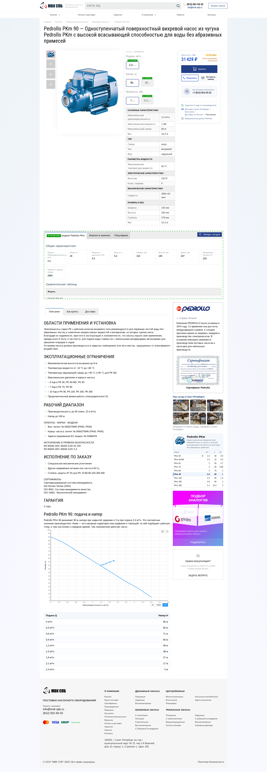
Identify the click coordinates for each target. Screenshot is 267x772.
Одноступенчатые (203, 700)
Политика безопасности (115, 717)
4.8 (208, 482)
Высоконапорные (143, 703)
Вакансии (108, 720)
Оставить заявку (211, 78)
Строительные (141, 722)
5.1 (208, 485)
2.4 (132, 64)
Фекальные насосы (178, 709)
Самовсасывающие (204, 725)
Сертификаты (110, 703)
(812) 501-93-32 (195, 4)
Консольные (171, 700)
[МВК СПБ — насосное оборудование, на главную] (51, 5)
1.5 (222, 478)
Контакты (212, 15)
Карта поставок (111, 700)
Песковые (139, 719)
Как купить (72, 311)
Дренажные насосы (147, 691)
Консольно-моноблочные (206, 697)
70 (215, 471)
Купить (202, 69)
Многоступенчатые (174, 697)
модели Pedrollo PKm (66, 235)
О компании (111, 691)
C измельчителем (174, 719)
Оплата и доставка (86, 15)
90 (215, 474)
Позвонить (191, 78)
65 (215, 467)
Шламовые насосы (147, 709)
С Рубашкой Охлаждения (146, 729)
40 (147, 81)
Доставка (90, 311)
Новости (180, 15)
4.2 (208, 478)
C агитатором (141, 715)
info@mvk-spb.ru (195, 7)
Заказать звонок (218, 6)
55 (215, 463)
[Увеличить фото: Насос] (90, 92)
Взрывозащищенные (175, 722)
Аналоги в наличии (99, 235)
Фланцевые (171, 703)
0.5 (147, 99)
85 (215, 478)
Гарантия (118, 15)
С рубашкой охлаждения (206, 719)
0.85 (221, 467)
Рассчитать (211, 114)
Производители (111, 707)
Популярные (121, 235)
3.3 (208, 460)
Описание (54, 311)
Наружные (140, 700)
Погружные (140, 697)
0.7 (222, 463)
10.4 (214, 485)
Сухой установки (173, 725)
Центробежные (175, 691)
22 (215, 460)
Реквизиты (109, 710)
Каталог (108, 697)
